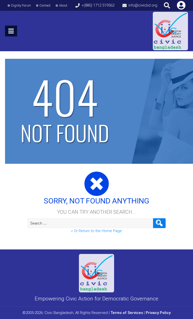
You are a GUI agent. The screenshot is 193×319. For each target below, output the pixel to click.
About (63, 5)
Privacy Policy (158, 312)
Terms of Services (127, 312)
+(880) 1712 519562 (97, 5)
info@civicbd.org (142, 5)
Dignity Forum (21, 5)
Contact (45, 5)
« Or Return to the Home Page (96, 231)
